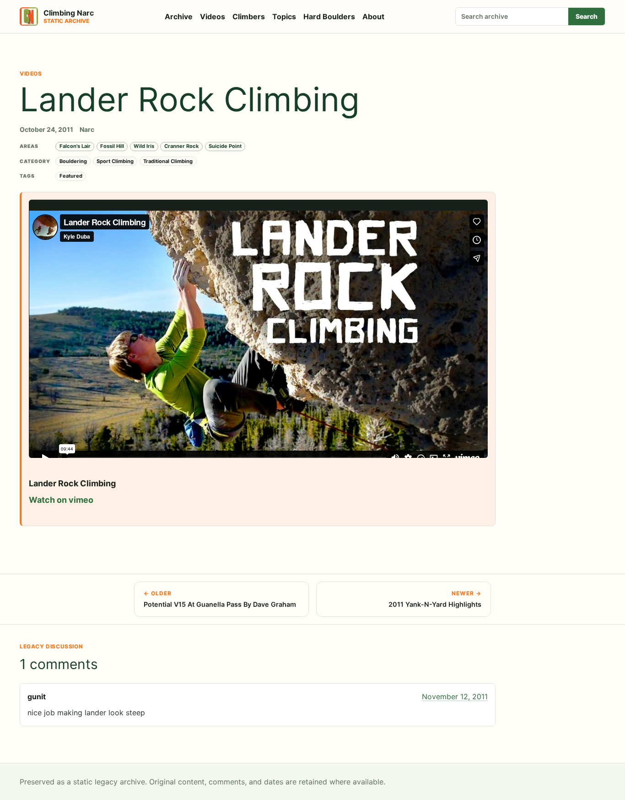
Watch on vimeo (61, 500)
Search (587, 16)
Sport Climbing (115, 161)
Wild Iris (144, 146)
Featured (70, 176)
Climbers (248, 16)
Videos (212, 16)
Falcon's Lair (75, 146)
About (373, 16)
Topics (284, 16)
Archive (179, 16)
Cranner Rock (181, 146)
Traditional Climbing (168, 161)
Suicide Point (225, 146)
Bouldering (73, 161)
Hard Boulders (329, 16)
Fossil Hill (112, 146)
